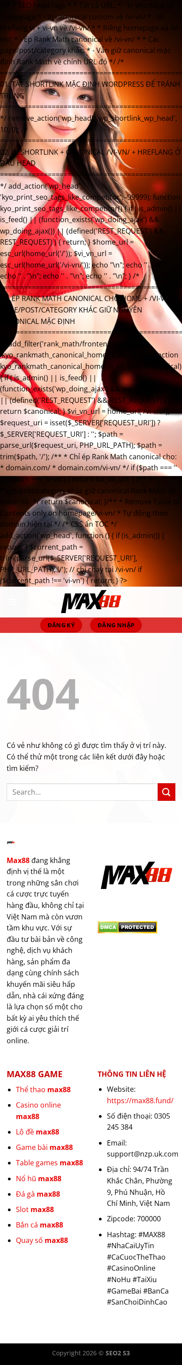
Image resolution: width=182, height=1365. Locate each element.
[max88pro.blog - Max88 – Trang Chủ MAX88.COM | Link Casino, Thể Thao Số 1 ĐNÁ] (91, 602)
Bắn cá (39, 1225)
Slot (35, 1209)
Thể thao (43, 1089)
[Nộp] (166, 791)
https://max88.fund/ (140, 1100)
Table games (49, 1163)
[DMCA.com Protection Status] (127, 926)
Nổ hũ (38, 1178)
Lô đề (37, 1132)
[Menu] (12, 602)
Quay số (42, 1240)
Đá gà (38, 1194)
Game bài (44, 1147)
